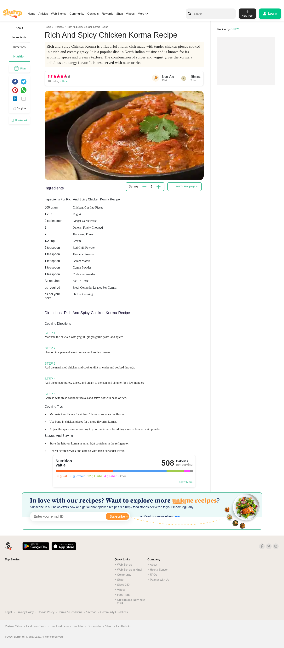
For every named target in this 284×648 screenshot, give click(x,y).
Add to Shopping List (186, 186)
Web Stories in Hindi (129, 569)
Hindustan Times (36, 626)
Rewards (107, 13)
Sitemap (91, 612)
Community (77, 13)
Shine (108, 626)
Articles (43, 13)
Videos (130, 13)
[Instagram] (276, 546)
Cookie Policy (46, 612)
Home (31, 13)
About (153, 564)
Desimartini (94, 626)
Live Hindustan (60, 626)
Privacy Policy (25, 612)
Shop (119, 13)
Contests (93, 13)
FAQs (153, 574)
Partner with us (159, 579)
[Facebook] (262, 546)
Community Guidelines (114, 612)
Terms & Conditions (70, 612)
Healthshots (123, 626)
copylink (21, 108)
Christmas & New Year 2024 (131, 601)
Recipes (59, 27)
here (176, 516)
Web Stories (58, 13)
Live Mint (77, 626)
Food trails (123, 594)
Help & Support (159, 569)
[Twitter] (269, 546)
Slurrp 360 (123, 584)
